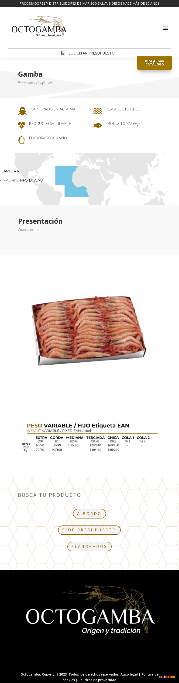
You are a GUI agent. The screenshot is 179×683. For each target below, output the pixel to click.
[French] (165, 676)
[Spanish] (173, 676)
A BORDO (89, 513)
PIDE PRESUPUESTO (89, 529)
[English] (161, 676)
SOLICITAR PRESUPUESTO (92, 53)
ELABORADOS (89, 546)
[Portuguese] (169, 676)
